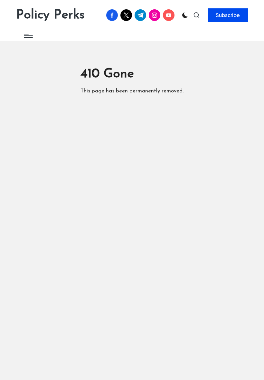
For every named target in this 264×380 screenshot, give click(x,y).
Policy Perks (50, 15)
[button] (228, 15)
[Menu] (28, 35)
